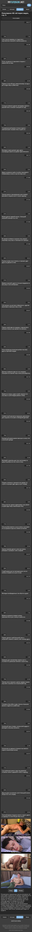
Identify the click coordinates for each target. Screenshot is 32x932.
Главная (4, 917)
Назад (10, 890)
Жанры (27, 9)
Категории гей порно (12, 9)
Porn (22, 930)
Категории (12, 917)
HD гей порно (4, 9)
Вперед (21, 890)
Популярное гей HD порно (20, 9)
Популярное (20, 917)
